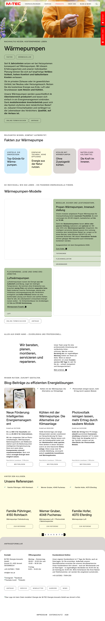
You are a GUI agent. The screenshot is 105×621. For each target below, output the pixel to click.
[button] (77, 253)
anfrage (35, 120)
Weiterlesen (19, 464)
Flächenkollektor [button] (63, 259)
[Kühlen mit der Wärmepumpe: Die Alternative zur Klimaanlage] (52, 398)
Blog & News (85, 4)
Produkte (61, 4)
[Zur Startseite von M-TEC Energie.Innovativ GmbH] (13, 4)
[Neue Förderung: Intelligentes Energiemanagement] (19, 398)
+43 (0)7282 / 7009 (12, 569)
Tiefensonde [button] (61, 253)
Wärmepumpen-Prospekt (15, 306)
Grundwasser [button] (61, 264)
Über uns (73, 4)
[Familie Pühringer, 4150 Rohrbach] (19, 496)
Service (49, 4)
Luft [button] (9, 313)
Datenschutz (56, 615)
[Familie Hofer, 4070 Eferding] (85, 496)
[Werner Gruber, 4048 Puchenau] (52, 496)
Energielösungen (33, 4)
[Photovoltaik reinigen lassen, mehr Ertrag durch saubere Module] (85, 398)
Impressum (42, 615)
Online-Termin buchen (16, 120)
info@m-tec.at (9, 573)
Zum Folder (60, 248)
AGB (66, 615)
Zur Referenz (20, 526)
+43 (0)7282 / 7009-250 (61, 575)
